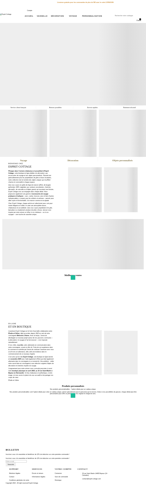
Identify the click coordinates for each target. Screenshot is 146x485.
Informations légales (38, 477)
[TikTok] (128, 469)
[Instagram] (124, 469)
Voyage (23, 160)
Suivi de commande (61, 477)
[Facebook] (120, 469)
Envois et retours (37, 473)
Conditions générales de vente (19, 480)
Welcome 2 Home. (23, 335)
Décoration (73, 160)
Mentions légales (14, 473)
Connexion (58, 473)
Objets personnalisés (122, 160)
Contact (11, 477)
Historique (58, 480)
